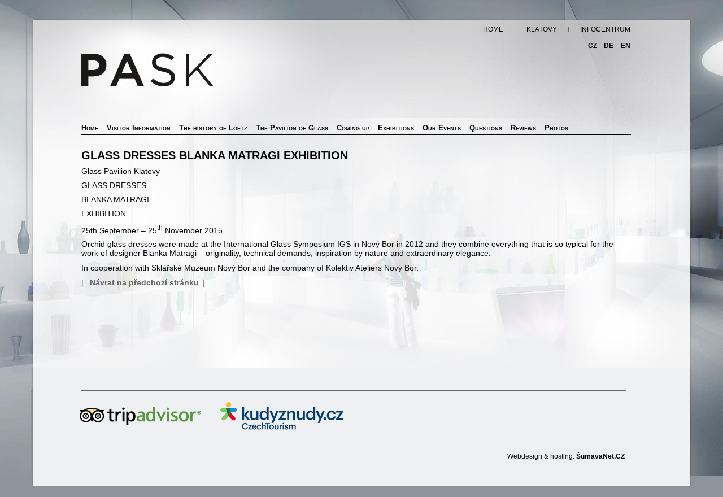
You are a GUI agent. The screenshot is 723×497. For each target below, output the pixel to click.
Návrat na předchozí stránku (144, 282)
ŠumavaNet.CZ (600, 456)
